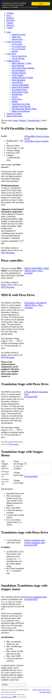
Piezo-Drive (17, 99)
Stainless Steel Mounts (21, 106)
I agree (41, 4)
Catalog (9, 23)
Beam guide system (20, 92)
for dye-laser (17, 44)
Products (10, 18)
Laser (8, 32)
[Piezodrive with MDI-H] (35, 303)
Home (15, 120)
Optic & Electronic (14, 116)
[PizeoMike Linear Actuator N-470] (37, 139)
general (15, 51)
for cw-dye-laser (18, 49)
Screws (15, 97)
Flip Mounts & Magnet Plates (24, 109)
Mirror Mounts (18, 65)
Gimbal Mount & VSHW (22, 77)
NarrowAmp (17, 39)
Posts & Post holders (20, 87)
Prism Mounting (18, 80)
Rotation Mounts (19, 73)
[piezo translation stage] (34, 540)
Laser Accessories (13, 41)
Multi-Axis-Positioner (21, 111)
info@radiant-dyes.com (7, 697)
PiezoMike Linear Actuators (36, 141)
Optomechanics (12, 61)
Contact (9, 27)
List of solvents (18, 58)
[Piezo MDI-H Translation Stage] (37, 394)
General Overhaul (13, 113)
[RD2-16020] (30, 268)
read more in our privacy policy (28, 7)
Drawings (10, 20)
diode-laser (16, 37)
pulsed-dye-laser (18, 34)
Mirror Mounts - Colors (21, 63)
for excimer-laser (19, 46)
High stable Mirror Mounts (23, 68)
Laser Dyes (11, 53)
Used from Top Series (21, 104)
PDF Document (7, 253)
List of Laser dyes (19, 56)
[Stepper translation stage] (35, 597)
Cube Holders (17, 75)
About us (10, 25)
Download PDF (31, 397)
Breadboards (17, 94)
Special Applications (20, 85)
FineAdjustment (18, 70)
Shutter (15, 101)
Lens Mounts (17, 82)
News (8, 15)
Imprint (40, 689)
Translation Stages (19, 89)
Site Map (35, 689)
